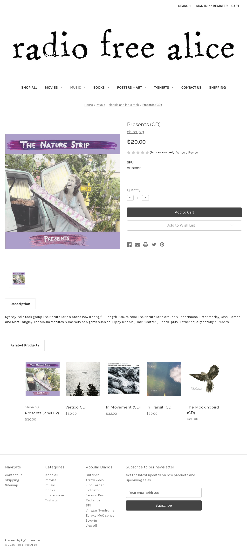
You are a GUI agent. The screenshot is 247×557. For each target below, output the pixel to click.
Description (20, 304)
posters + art (129, 87)
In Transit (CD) (159, 407)
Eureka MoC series (100, 515)
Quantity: (134, 190)
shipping (217, 87)
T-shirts (161, 87)
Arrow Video (95, 480)
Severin (91, 520)
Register (220, 6)
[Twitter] (153, 244)
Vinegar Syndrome (100, 510)
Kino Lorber (95, 485)
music (75, 87)
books (99, 87)
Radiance (93, 500)
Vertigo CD (75, 407)
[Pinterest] (162, 244)
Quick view (42, 379)
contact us (191, 87)
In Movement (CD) (123, 407)
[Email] (137, 244)
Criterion (92, 475)
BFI (88, 505)
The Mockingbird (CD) (203, 410)
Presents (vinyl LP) (42, 413)
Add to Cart (164, 383)
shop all (29, 87)
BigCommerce (30, 540)
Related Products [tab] (24, 345)
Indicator (93, 490)
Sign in (201, 6)
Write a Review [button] (187, 152)
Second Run (95, 495)
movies (51, 87)
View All (91, 526)
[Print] (145, 244)
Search (184, 6)
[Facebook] (129, 244)
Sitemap (11, 485)
